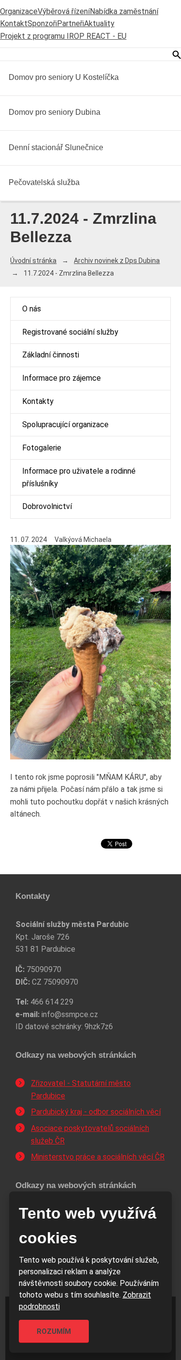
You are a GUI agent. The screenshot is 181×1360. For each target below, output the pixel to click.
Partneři (70, 23)
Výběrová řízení (64, 11)
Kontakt (14, 23)
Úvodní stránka (33, 260)
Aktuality (99, 23)
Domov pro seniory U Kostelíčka (64, 77)
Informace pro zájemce (61, 378)
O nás (31, 308)
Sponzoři (42, 23)
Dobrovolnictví (47, 506)
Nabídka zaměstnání (124, 11)
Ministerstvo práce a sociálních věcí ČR (98, 1156)
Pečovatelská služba (44, 182)
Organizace (19, 11)
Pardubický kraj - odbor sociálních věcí (96, 1111)
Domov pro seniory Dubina (54, 112)
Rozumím (54, 1331)
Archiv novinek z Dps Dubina (117, 260)
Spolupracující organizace (65, 424)
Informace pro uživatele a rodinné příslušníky (79, 477)
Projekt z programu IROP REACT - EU (63, 36)
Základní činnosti (50, 354)
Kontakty (38, 401)
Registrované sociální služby (70, 332)
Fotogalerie (41, 447)
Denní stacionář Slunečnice (56, 147)
